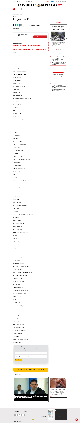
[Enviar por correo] (21, 24)
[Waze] (35, 419)
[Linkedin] (19, 24)
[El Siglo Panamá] (52, 1)
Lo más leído (58, 54)
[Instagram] (63, 1)
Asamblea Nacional (53, 12)
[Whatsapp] (17, 24)
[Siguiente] (66, 38)
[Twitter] (14, 24)
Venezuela (38, 12)
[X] (59, 1)
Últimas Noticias (26, 12)
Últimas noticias (58, 74)
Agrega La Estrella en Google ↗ (40, 36)
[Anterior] (50, 38)
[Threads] (57, 1)
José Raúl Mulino (45, 12)
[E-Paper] (47, 1)
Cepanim (60, 12)
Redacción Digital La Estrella (21, 26)
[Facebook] (61, 1)
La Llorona (33, 12)
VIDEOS (58, 23)
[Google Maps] (33, 419)
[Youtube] (65, 1)
